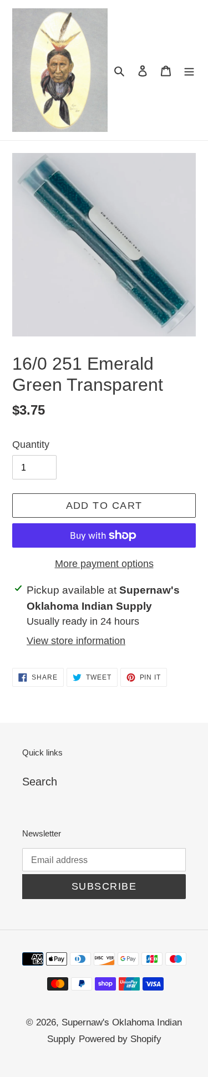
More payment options (104, 563)
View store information (76, 640)
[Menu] (189, 70)
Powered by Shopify (120, 1039)
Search (39, 781)
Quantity (30, 444)
